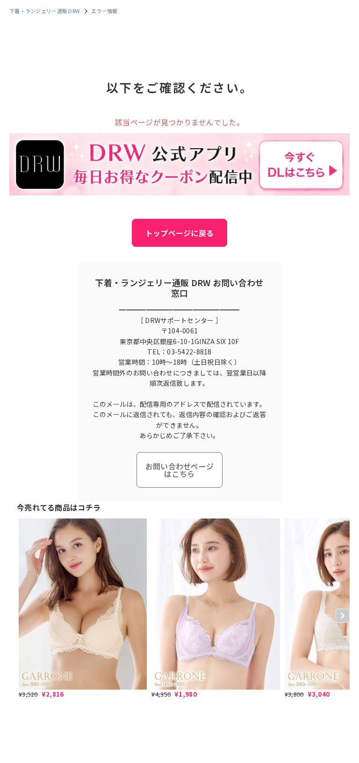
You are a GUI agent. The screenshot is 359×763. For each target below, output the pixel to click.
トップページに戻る (179, 232)
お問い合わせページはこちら (179, 470)
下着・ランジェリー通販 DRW (44, 10)
